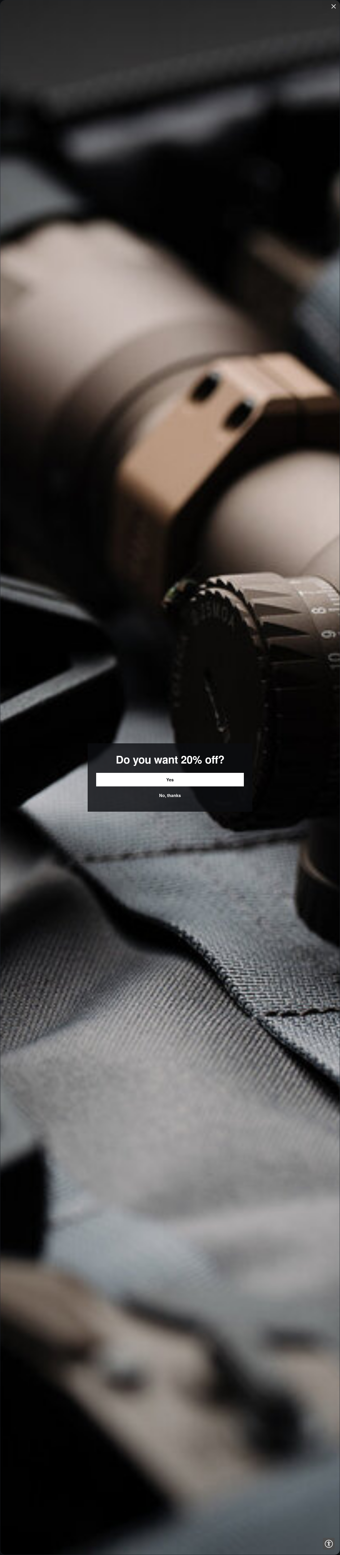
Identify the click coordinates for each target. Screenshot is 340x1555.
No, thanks (170, 795)
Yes (170, 780)
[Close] (333, 6)
